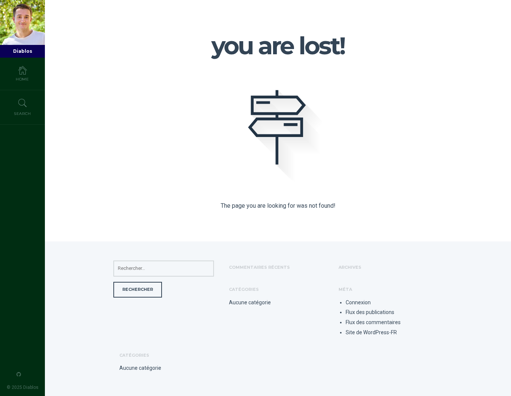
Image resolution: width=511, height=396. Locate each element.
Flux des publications (370, 312)
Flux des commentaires (373, 322)
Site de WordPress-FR (371, 332)
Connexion (358, 302)
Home (22, 79)
